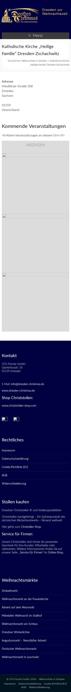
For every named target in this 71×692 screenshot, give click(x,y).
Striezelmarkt (10, 591)
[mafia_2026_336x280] (35, 274)
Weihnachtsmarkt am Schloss (20, 624)
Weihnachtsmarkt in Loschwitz (20, 657)
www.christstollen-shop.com (19, 405)
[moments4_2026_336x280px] (35, 216)
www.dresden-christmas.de (18, 390)
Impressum (8, 450)
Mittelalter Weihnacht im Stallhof (22, 615)
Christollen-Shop (31, 527)
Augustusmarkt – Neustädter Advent (24, 640)
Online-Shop (55, 552)
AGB (4, 475)
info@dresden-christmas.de (27, 384)
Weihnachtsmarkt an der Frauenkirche (25, 599)
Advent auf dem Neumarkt (18, 607)
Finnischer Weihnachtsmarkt (19, 649)
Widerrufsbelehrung (14, 483)
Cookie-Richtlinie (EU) (15, 467)
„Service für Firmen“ (30, 552)
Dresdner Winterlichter (16, 632)
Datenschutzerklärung (15, 459)
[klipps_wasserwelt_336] (35, 155)
